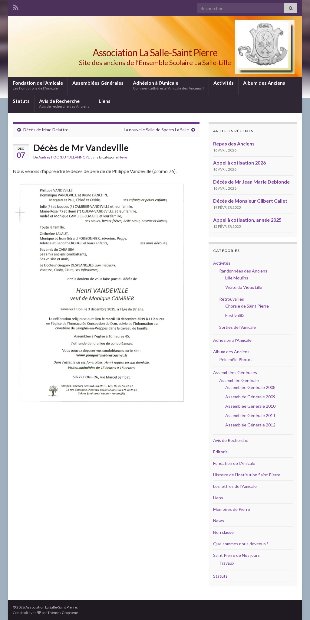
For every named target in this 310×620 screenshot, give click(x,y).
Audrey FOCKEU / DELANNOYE (64, 157)
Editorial (221, 451)
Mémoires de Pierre (231, 509)
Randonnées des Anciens (243, 270)
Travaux (226, 563)
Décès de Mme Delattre (45, 129)
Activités (223, 83)
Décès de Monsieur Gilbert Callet (250, 201)
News (123, 157)
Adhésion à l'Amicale (232, 340)
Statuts (21, 101)
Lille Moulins (236, 277)
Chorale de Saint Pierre (247, 305)
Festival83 (235, 315)
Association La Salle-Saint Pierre (155, 52)
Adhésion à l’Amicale (168, 85)
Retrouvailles (231, 299)
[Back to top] (296, 606)
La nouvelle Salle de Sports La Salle (156, 129)
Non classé (223, 532)
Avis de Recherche (64, 103)
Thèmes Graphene (63, 612)
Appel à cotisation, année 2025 (247, 220)
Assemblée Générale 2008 (250, 387)
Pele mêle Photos (235, 359)
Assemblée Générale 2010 (250, 406)
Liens (104, 101)
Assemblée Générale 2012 (250, 424)
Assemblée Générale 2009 (250, 396)
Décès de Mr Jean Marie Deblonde (251, 181)
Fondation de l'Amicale (234, 463)
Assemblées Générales (98, 83)
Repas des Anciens (234, 143)
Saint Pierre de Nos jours (236, 555)
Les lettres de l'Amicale (235, 486)
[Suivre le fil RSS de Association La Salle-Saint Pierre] (15, 6)
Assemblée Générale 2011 (250, 415)
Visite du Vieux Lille (243, 287)
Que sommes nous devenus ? (241, 543)
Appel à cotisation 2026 (239, 162)
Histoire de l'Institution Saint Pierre (246, 474)
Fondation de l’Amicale (38, 85)
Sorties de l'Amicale (237, 327)
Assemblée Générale (239, 380)
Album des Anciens (264, 83)
